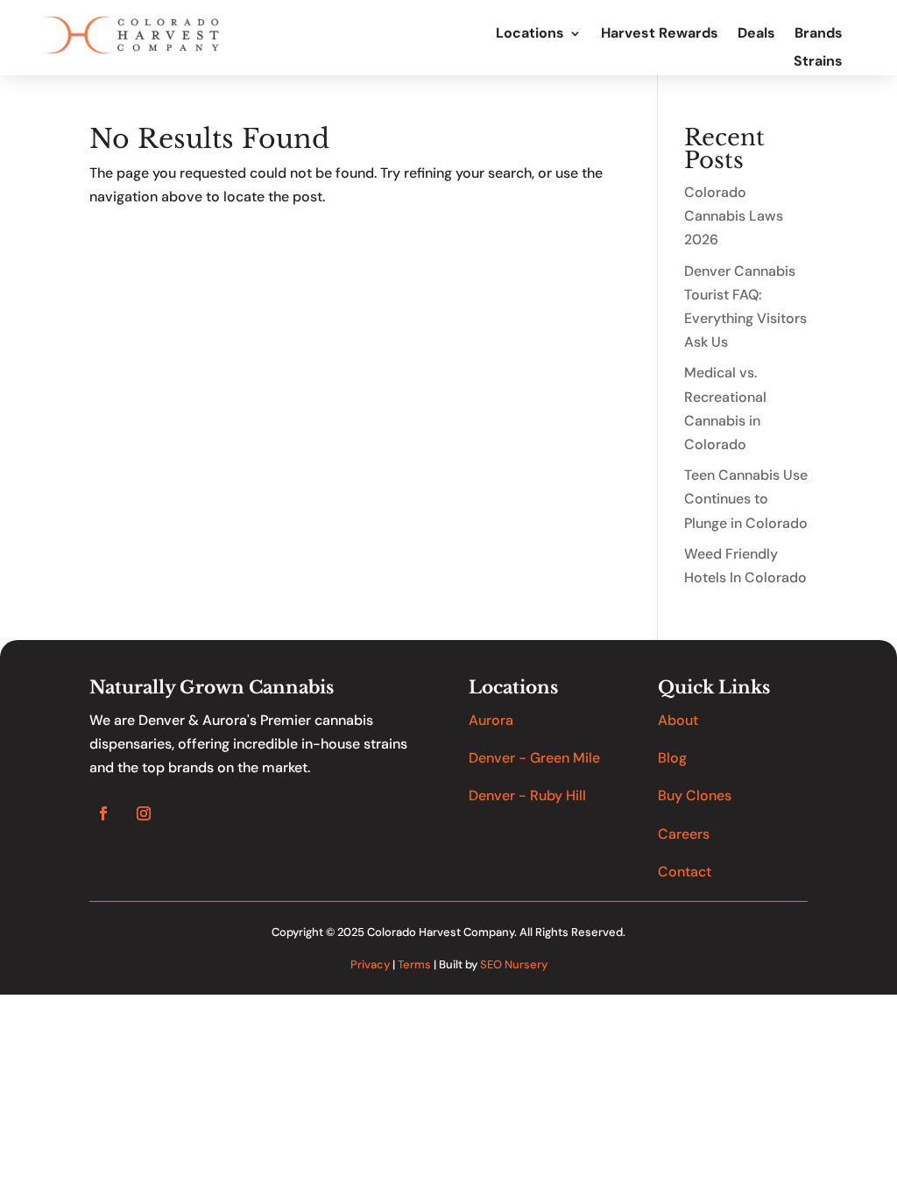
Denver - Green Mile (534, 758)
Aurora (491, 720)
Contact (684, 871)
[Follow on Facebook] (103, 813)
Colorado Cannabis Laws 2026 (733, 216)
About (678, 720)
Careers (684, 834)
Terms (414, 964)
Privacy (370, 964)
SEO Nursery (513, 964)
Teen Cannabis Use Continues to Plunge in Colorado (746, 498)
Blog (672, 758)
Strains (818, 62)
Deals (756, 34)
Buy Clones (694, 795)
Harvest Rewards (659, 34)
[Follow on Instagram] (144, 813)
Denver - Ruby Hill (527, 795)
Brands (819, 34)
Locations (530, 34)
